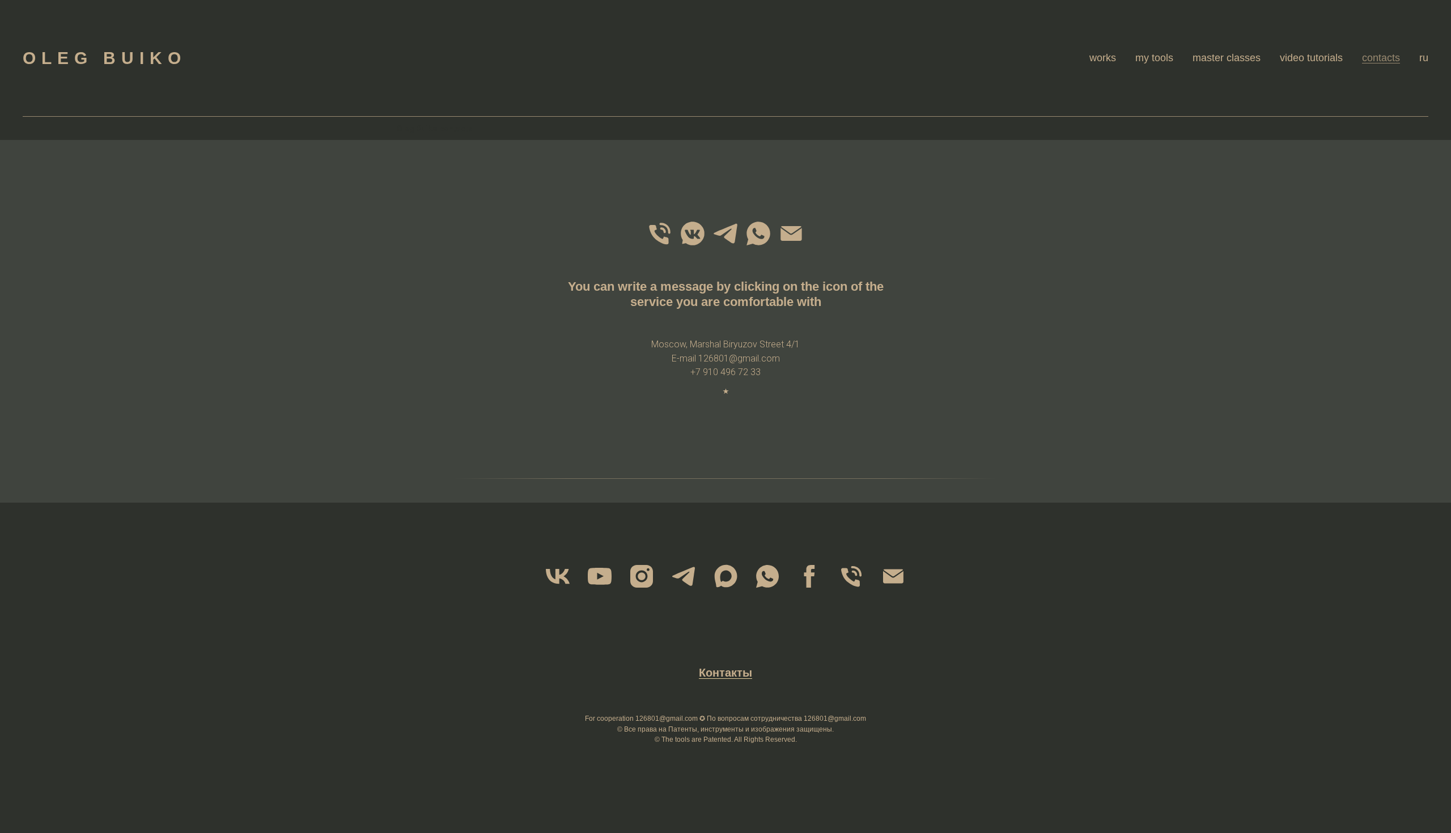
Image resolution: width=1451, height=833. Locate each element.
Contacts (1381, 57)
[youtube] (600, 576)
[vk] (558, 576)
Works (1102, 57)
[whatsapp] (758, 233)
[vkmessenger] (692, 233)
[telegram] (725, 233)
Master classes (1227, 57)
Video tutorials (1311, 57)
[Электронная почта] (791, 233)
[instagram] (641, 576)
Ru (1423, 57)
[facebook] (809, 576)
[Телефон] (659, 233)
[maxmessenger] (725, 576)
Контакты (725, 672)
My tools (1154, 57)
